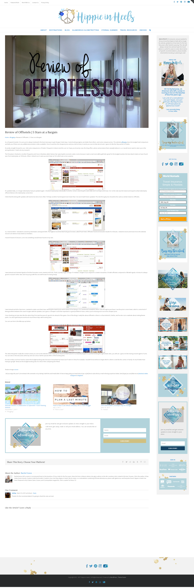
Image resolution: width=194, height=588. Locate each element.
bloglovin (80, 375)
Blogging (12, 137)
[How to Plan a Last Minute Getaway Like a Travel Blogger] (76, 394)
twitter (146, 373)
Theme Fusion (122, 577)
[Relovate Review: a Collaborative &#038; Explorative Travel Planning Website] (28, 394)
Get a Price (166, 219)
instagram (73, 375)
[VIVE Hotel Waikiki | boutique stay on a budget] (124, 394)
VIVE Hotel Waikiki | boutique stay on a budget (116, 405)
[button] (150, 30)
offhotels (124, 142)
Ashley (14, 493)
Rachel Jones (26, 473)
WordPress (113, 577)
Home (7, 137)
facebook (141, 373)
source (16, 369)
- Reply (34, 493)
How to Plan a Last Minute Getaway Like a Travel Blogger (72, 405)
